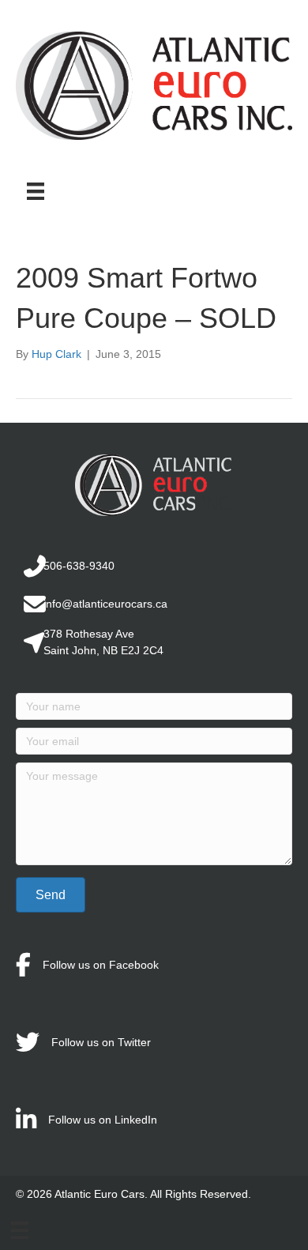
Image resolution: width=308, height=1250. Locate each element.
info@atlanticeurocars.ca (105, 603)
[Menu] (35, 191)
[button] (50, 895)
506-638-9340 (79, 565)
